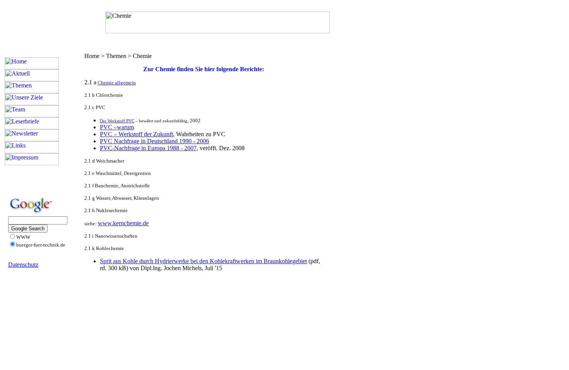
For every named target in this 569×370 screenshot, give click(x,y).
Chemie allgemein (117, 83)
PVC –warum (117, 127)
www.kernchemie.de (123, 223)
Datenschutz (23, 264)
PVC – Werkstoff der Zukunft (136, 134)
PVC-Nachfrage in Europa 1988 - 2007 (148, 148)
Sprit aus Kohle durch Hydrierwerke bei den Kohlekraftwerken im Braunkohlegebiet (203, 261)
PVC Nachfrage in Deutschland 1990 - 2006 (154, 141)
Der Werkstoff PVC (117, 121)
